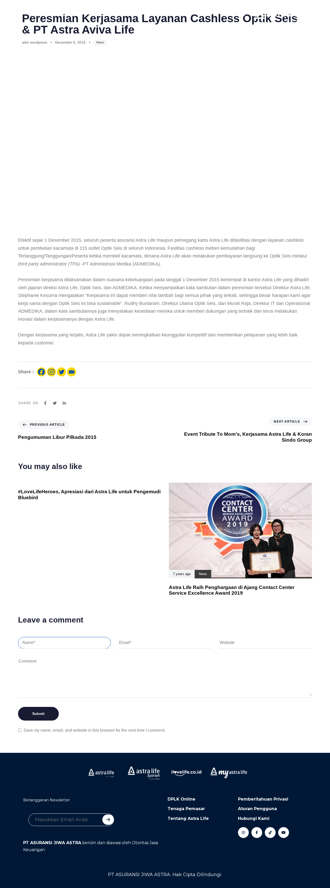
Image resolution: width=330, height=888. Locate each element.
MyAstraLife (186, 13)
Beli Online (153, 13)
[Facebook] (41, 371)
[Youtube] (283, 832)
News (100, 42)
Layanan (63, 13)
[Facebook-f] (256, 832)
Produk (38, 13)
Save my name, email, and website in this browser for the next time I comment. (94, 730)
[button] (241, 13)
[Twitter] (61, 371)
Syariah (126, 13)
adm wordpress (34, 42)
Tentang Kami (95, 13)
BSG (211, 13)
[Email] (71, 371)
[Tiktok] (270, 832)
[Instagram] (51, 371)
